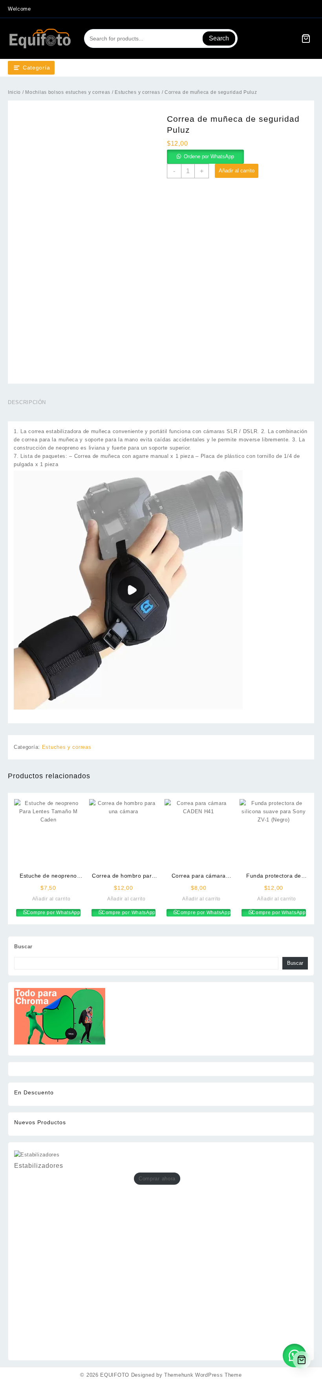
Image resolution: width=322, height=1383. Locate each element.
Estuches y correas (137, 92)
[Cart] (306, 38)
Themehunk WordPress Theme (203, 1375)
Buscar (23, 946)
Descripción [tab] (27, 402)
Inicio (14, 92)
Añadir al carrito (236, 171)
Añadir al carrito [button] (51, 899)
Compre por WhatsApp (52, 912)
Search (219, 38)
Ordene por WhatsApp (209, 156)
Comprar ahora (157, 1179)
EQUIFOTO (114, 1375)
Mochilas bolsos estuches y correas (67, 92)
